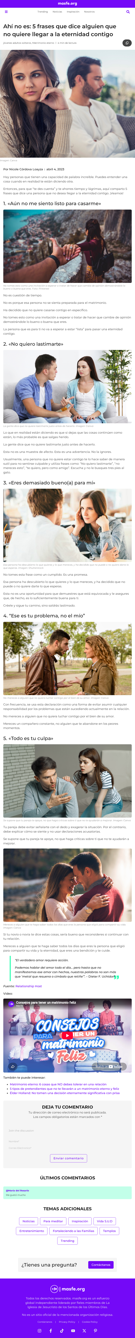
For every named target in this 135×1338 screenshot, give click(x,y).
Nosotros (89, 11)
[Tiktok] (62, 1331)
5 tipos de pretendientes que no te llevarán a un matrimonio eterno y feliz (64, 1088)
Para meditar (53, 1221)
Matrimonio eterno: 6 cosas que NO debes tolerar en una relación (58, 1084)
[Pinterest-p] (95, 1331)
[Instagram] (39, 1331)
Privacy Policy (67, 1321)
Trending (43, 11)
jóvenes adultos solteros (17, 42)
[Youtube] (73, 1331)
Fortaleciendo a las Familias (73, 1231)
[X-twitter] (84, 1331)
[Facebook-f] (51, 1331)
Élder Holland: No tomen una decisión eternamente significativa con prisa (65, 1093)
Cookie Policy (90, 1321)
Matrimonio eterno (43, 42)
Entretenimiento (31, 1231)
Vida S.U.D (104, 1221)
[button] (6, 12)
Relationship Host (28, 986)
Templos (109, 1231)
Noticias (57, 11)
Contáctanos (45, 1321)
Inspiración (73, 11)
